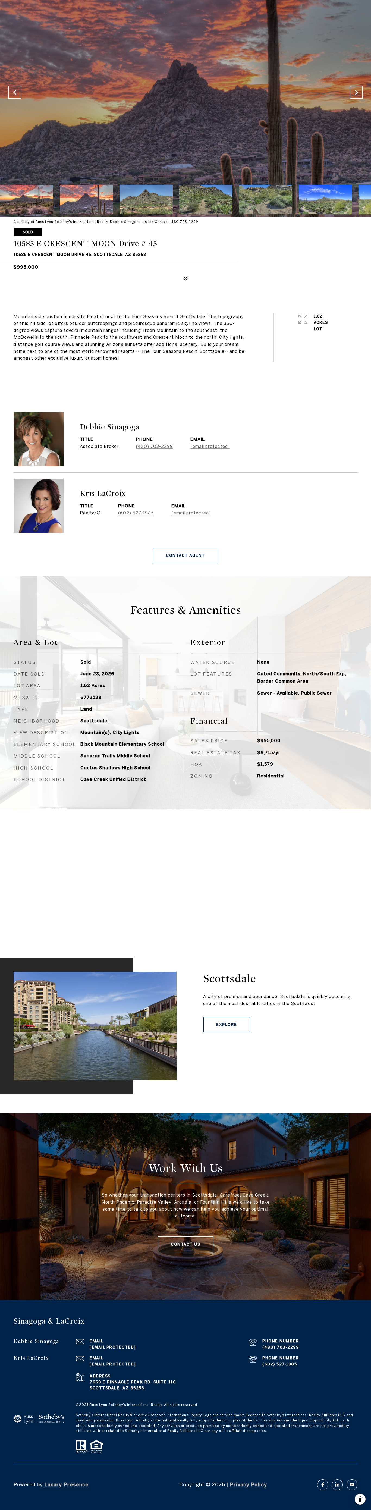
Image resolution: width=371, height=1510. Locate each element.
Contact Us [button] (185, 1244)
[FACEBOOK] (322, 1484)
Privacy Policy (248, 1484)
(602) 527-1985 (136, 512)
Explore (226, 1024)
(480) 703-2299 (154, 446)
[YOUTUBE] (352, 1484)
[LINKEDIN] (337, 1484)
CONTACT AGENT (185, 555)
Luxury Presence (66, 1484)
